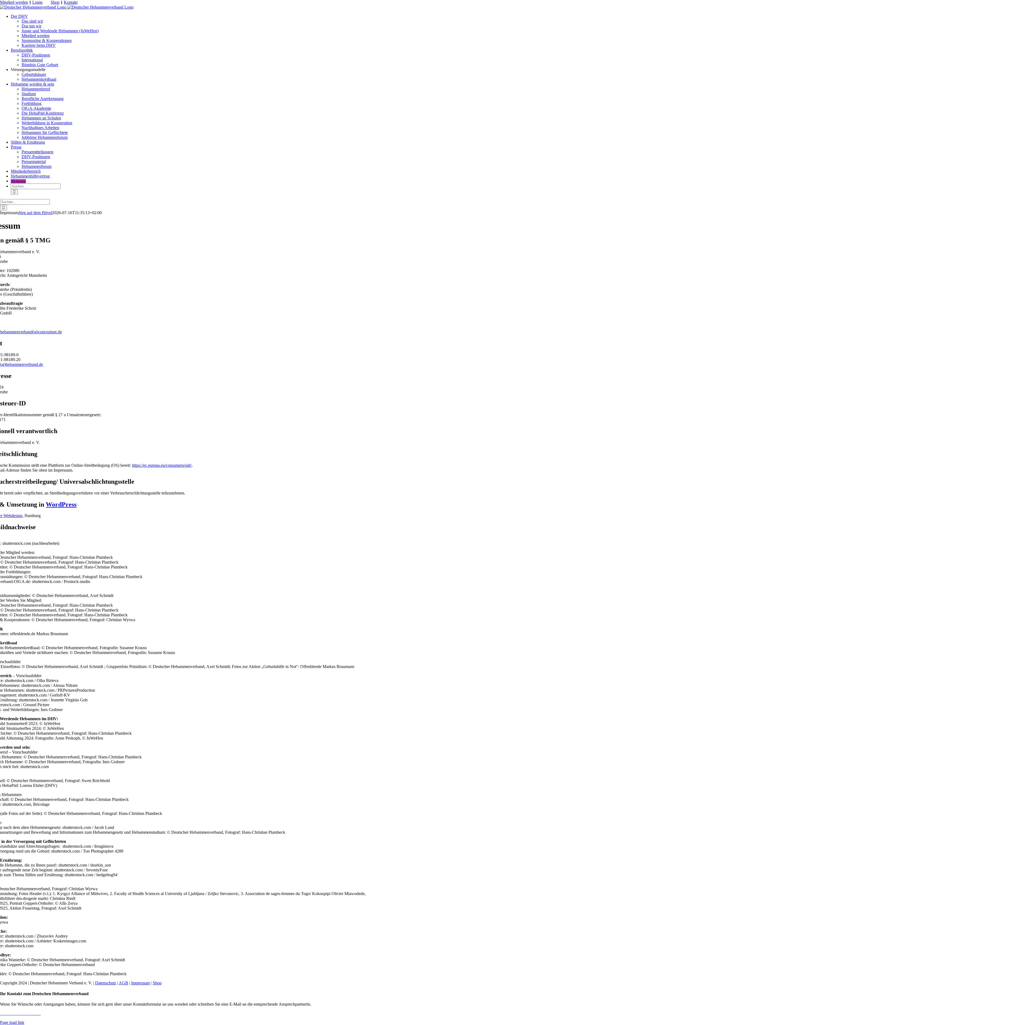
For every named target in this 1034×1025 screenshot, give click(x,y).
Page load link (12, 1022)
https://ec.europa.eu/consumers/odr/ (162, 465)
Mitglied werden (14, 2)
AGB (123, 983)
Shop (55, 2)
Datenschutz (105, 983)
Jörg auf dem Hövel (35, 212)
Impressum (140, 983)
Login (37, 2)
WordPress (61, 504)
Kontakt (71, 2)
